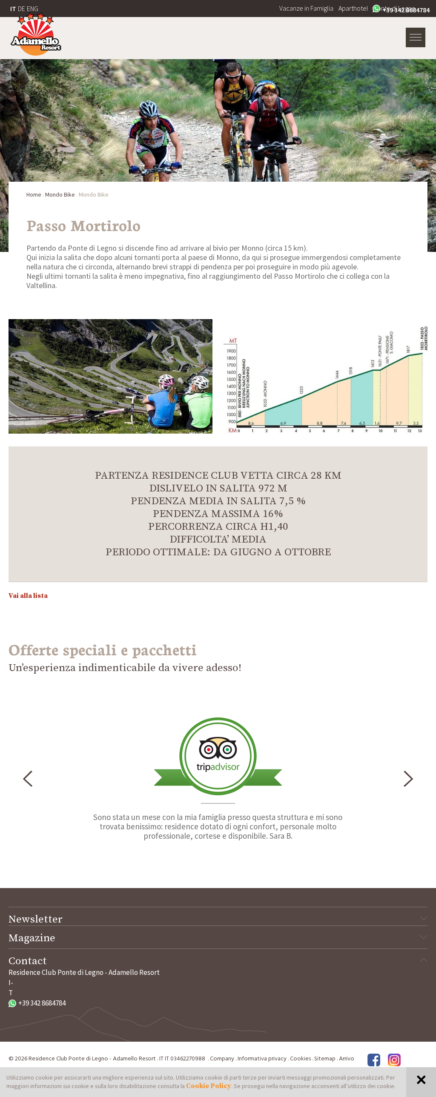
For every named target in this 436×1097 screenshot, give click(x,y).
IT (13, 8)
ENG (32, 8)
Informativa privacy (262, 1059)
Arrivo (346, 1059)
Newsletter (36, 920)
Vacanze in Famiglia (306, 8)
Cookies (300, 1059)
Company (222, 1059)
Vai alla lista (28, 595)
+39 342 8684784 (406, 10)
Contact (28, 961)
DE (21, 8)
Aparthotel (353, 8)
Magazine (32, 938)
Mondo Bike (60, 194)
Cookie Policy (208, 1086)
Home (33, 194)
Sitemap (325, 1059)
